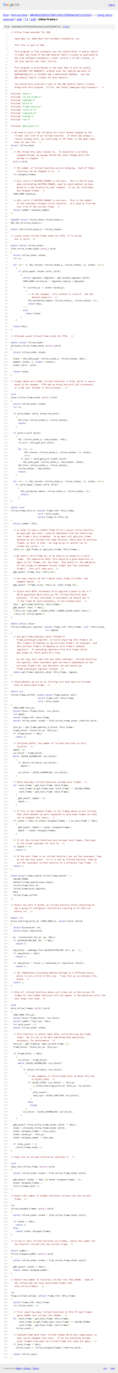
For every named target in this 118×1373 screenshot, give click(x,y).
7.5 (26, 19)
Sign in (111, 4)
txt (105, 1368)
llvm (6, 15)
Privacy (26, 1368)
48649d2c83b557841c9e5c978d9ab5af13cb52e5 (60, 15)
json (112, 1368)
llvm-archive (19, 15)
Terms (35, 1368)
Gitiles (19, 1368)
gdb (19, 19)
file (66, 26)
